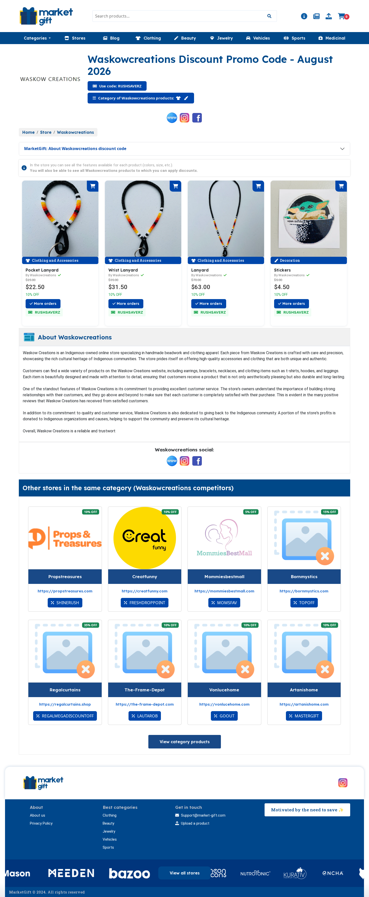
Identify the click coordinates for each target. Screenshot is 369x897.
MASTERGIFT (306, 716)
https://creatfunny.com (144, 591)
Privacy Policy (41, 823)
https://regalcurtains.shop (65, 704)
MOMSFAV (226, 602)
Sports (108, 847)
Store (45, 132)
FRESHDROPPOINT (147, 602)
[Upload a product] (329, 17)
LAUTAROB (147, 716)
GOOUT (226, 716)
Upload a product (195, 823)
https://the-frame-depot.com (145, 704)
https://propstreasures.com (65, 591)
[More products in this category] (179, 97)
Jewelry (109, 831)
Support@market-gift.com (203, 815)
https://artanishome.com (304, 704)
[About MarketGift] (304, 17)
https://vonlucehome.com (224, 704)
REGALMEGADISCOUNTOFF (67, 716)
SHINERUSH (67, 602)
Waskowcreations (75, 132)
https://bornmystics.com (304, 591)
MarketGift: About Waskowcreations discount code (75, 148)
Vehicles (110, 839)
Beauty (108, 823)
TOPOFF (306, 602)
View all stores (185, 872)
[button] (37, 38)
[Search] (269, 16)
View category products (185, 741)
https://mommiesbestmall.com (224, 591)
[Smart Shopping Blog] (316, 17)
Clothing (109, 815)
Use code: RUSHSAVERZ (120, 85)
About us (37, 815)
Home (28, 132)
